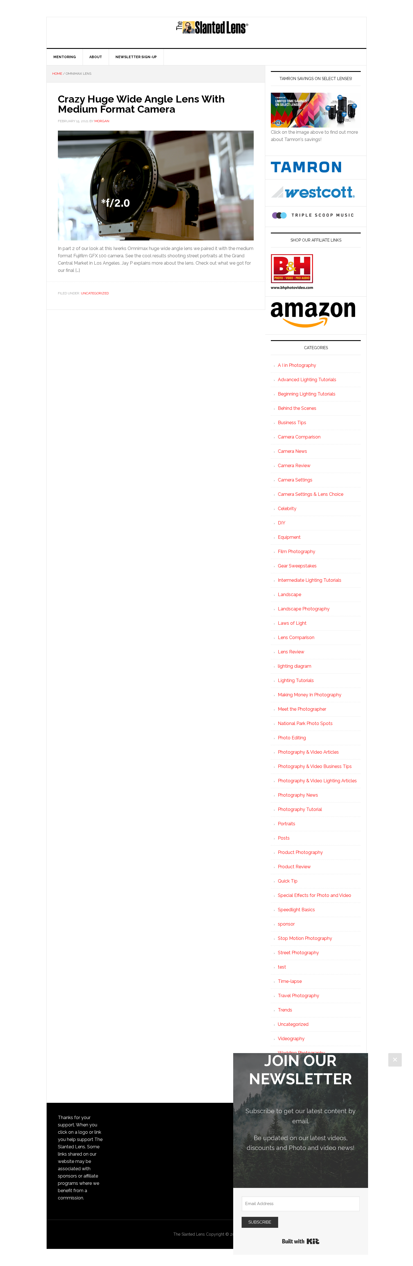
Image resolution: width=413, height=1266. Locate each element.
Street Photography (298, 952)
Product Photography (300, 852)
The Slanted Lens (212, 32)
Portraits (286, 823)
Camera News (292, 451)
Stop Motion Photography (305, 938)
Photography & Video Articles (308, 752)
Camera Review (294, 465)
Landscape (289, 594)
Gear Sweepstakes (297, 566)
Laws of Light (292, 623)
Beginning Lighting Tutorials (306, 394)
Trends (285, 1010)
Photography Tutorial (300, 809)
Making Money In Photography (309, 694)
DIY (281, 523)
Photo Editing (292, 737)
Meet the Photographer (302, 709)
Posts (284, 838)
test (282, 967)
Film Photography (296, 551)
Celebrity (287, 508)
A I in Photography (297, 365)
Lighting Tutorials (296, 680)
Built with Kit (300, 1241)
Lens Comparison (296, 637)
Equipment (289, 537)
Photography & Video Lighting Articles (317, 780)
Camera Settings (295, 480)
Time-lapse (290, 981)
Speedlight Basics (296, 909)
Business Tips (292, 422)
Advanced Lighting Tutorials (307, 379)
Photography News (298, 795)
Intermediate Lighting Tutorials (309, 580)
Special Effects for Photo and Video (314, 895)
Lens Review (291, 651)
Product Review (294, 866)
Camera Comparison (299, 437)
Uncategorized (95, 293)
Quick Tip (288, 881)
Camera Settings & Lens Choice (310, 494)
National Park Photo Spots (305, 723)
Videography (291, 1038)
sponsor (286, 924)
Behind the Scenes (297, 408)
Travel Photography (298, 995)
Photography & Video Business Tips (315, 766)
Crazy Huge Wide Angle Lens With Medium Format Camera (141, 104)
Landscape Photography (304, 609)
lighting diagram (294, 666)
